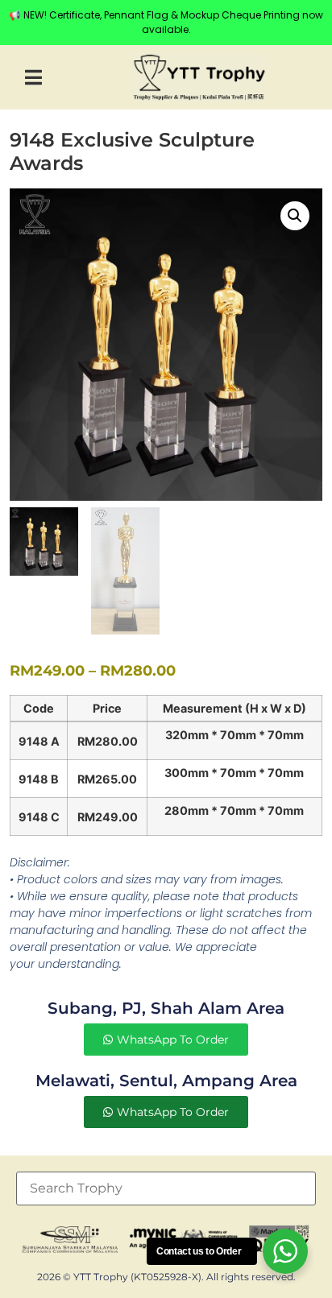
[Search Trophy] (166, 1188)
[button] (33, 78)
